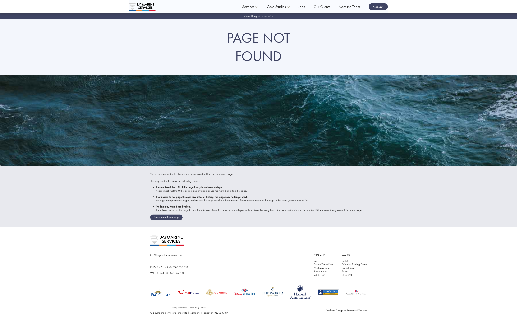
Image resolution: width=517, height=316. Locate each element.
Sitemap (204, 307)
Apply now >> (265, 16)
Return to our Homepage (166, 217)
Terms (174, 307)
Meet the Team (349, 6)
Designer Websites (357, 310)
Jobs (301, 6)
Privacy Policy (182, 307)
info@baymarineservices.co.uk (166, 255)
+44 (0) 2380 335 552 (176, 267)
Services (248, 6)
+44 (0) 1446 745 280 (172, 273)
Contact (378, 7)
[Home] (142, 6)
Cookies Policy (194, 307)
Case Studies (277, 6)
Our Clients (322, 6)
